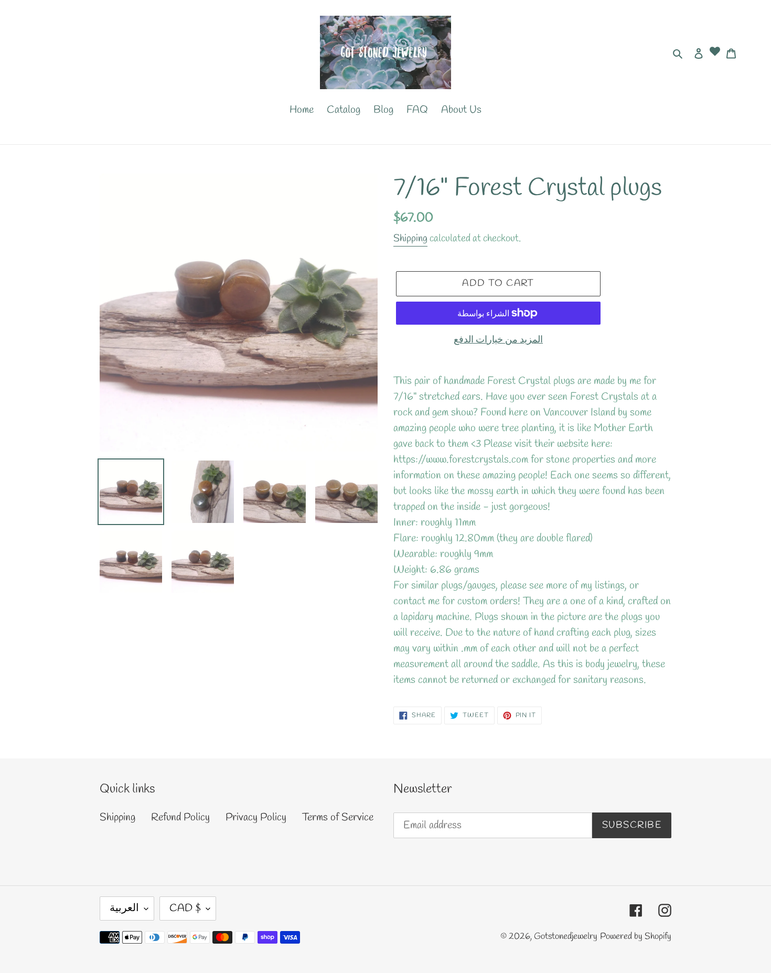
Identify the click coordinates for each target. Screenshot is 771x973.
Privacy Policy (256, 817)
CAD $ (185, 908)
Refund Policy (180, 817)
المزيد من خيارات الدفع (498, 340)
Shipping (410, 238)
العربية (124, 908)
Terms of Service (337, 817)
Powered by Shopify (635, 937)
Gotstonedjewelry (565, 937)
